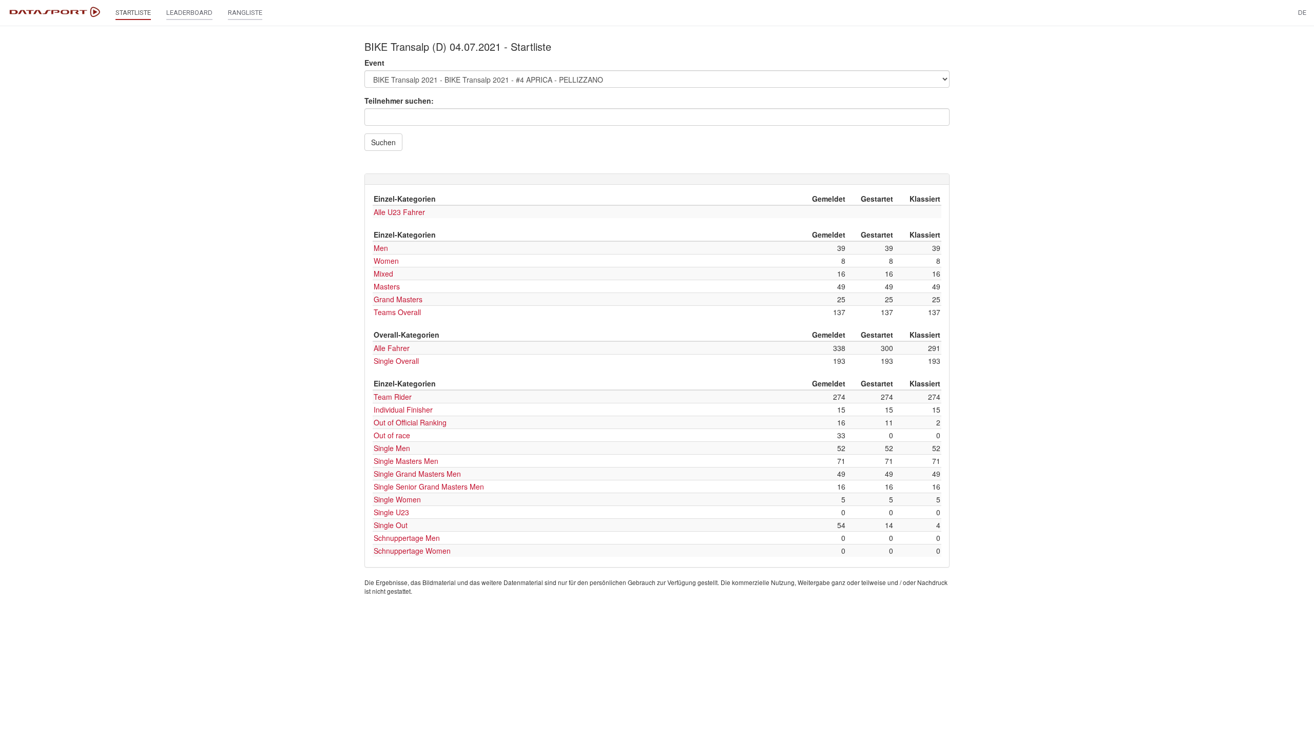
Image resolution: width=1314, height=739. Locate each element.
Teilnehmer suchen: (399, 100)
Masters (387, 286)
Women (386, 261)
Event (374, 62)
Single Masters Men (406, 461)
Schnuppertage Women (412, 551)
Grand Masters (398, 299)
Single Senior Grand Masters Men (429, 486)
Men (381, 248)
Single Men (392, 448)
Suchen (383, 142)
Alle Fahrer (392, 348)
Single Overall (396, 361)
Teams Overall (397, 312)
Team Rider (393, 397)
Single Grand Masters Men (417, 474)
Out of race (392, 435)
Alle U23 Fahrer (399, 212)
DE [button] (1302, 12)
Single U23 (391, 512)
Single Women (397, 499)
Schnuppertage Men (407, 538)
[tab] (657, 179)
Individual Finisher (403, 409)
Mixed (383, 273)
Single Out (391, 525)
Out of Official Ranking (410, 422)
